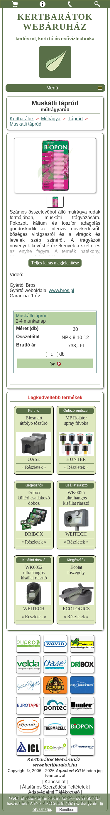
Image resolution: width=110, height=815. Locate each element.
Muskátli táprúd (25, 123)
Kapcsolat (55, 781)
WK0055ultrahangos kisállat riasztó (76, 498)
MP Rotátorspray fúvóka (76, 420)
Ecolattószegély (76, 570)
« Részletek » (33, 467)
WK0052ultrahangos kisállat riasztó (34, 572)
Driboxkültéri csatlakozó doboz (34, 498)
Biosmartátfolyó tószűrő (34, 420)
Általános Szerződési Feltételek (55, 786)
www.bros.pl (61, 290)
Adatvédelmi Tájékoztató (54, 792)
